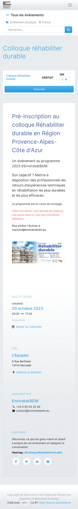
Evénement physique (23, 22)
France (46, 22)
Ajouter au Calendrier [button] (29, 326)
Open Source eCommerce (55, 502)
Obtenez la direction (28, 372)
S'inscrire (39, 89)
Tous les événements (27, 15)
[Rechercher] (68, 29)
